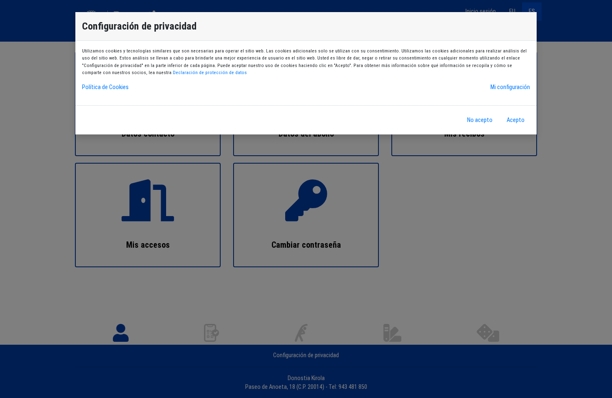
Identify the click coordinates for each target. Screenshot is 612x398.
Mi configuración (510, 87)
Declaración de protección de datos (210, 72)
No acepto (480, 120)
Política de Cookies (105, 87)
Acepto (516, 120)
